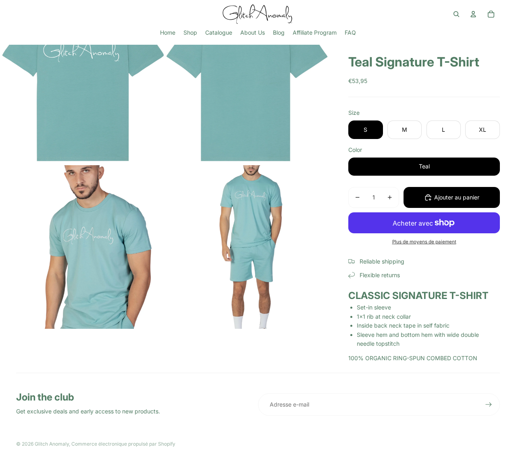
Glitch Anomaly (52, 444)
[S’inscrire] (488, 404)
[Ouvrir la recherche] (456, 14)
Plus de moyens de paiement (424, 242)
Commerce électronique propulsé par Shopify (123, 444)
